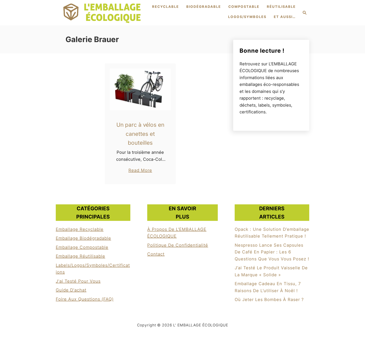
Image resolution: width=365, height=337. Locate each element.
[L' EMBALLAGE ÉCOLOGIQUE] (102, 12)
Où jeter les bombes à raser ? (269, 299)
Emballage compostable (82, 247)
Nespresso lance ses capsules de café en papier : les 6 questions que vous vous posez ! (272, 252)
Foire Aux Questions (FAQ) (85, 299)
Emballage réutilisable (80, 256)
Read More (140, 171)
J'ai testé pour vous (78, 281)
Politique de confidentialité (177, 245)
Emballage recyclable (80, 229)
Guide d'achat (71, 290)
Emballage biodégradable (83, 238)
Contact (156, 254)
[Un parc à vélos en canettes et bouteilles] (140, 89)
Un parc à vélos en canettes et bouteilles (140, 133)
